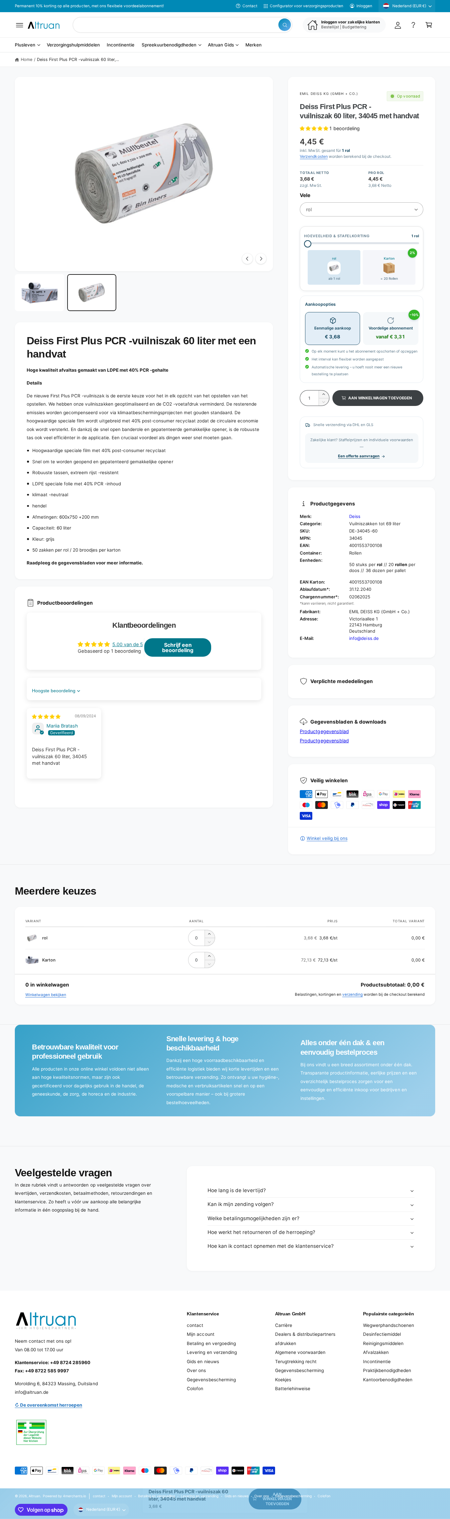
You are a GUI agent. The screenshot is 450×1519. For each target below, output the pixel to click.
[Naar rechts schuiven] (261, 258)
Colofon (195, 1388)
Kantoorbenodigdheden (387, 1379)
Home (26, 59)
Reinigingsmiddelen (383, 1343)
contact (195, 1325)
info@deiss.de (364, 638)
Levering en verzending (212, 1352)
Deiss (354, 516)
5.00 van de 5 (127, 644)
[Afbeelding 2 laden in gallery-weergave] (92, 292)
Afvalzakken (376, 1352)
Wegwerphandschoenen (388, 1325)
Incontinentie (377, 1361)
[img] (46, 716)
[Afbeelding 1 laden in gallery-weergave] (39, 292)
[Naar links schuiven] (247, 258)
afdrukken (285, 1343)
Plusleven (25, 45)
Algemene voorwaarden (300, 1352)
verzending (352, 994)
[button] (19, 25)
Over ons (196, 1370)
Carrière (283, 1325)
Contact (249, 6)
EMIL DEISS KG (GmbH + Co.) (329, 94)
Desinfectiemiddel (382, 1334)
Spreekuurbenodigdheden (169, 45)
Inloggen (364, 6)
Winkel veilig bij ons (327, 838)
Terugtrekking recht (296, 1361)
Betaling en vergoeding (211, 1343)
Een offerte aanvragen (359, 456)
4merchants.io (74, 1496)
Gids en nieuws (203, 1361)
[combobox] (182, 25)
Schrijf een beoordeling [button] (177, 647)
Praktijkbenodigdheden (387, 1370)
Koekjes (283, 1379)
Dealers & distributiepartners (305, 1334)
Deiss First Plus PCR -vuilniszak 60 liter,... (78, 59)
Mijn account (200, 1334)
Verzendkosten (313, 156)
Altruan (34, 1496)
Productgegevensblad (324, 731)
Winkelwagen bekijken (45, 994)
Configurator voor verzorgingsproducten (306, 6)
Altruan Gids (221, 45)
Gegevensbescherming (211, 1379)
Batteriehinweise (292, 1388)
